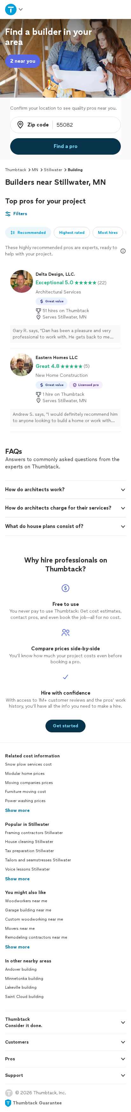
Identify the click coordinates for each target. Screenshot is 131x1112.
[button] (65, 489)
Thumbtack (15, 170)
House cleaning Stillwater (29, 841)
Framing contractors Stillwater (34, 833)
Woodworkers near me (26, 901)
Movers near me (20, 928)
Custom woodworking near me (34, 919)
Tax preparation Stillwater (29, 851)
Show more (17, 810)
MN (35, 170)
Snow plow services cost (28, 764)
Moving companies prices (29, 783)
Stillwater (53, 170)
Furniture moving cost (25, 791)
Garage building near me (28, 910)
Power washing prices (25, 801)
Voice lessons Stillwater (27, 869)
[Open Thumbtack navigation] (14, 9)
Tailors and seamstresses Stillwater (38, 860)
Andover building (21, 969)
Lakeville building (21, 987)
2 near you (22, 61)
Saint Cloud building (24, 996)
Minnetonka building (24, 978)
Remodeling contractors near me (36, 937)
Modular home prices (25, 773)
